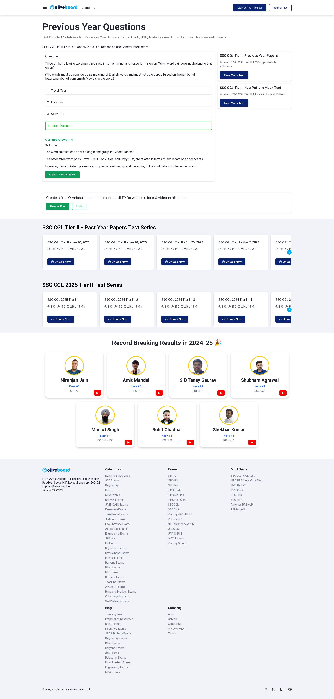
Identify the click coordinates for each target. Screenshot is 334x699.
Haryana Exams (114, 562)
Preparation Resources (119, 619)
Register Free (280, 7)
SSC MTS (236, 499)
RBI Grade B (175, 519)
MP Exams (111, 572)
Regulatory (111, 485)
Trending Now (113, 614)
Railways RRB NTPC (180, 514)
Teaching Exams (115, 581)
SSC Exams (112, 480)
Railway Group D (178, 543)
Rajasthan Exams (115, 548)
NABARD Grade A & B (181, 524)
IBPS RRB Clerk (177, 499)
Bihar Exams (112, 567)
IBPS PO (173, 480)
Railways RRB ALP (242, 504)
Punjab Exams (114, 557)
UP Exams (111, 543)
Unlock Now (63, 261)
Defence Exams (114, 577)
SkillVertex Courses (117, 601)
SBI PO (172, 475)
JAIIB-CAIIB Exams (116, 504)
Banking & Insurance (117, 475)
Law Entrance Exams (118, 524)
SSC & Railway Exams (118, 633)
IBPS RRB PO (176, 495)
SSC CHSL (174, 509)
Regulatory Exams (116, 638)
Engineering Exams (117, 533)
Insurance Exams (115, 628)
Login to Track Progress (249, 7)
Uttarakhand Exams (117, 552)
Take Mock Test (234, 75)
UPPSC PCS (175, 533)
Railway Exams (114, 499)
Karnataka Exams (116, 509)
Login (79, 206)
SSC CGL (173, 504)
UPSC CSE (174, 528)
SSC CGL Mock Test (243, 475)
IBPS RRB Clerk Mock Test (246, 480)
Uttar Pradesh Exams (118, 662)
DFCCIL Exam (176, 538)
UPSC (108, 490)
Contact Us (174, 623)
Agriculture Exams (116, 528)
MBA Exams (112, 495)
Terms (172, 633)
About (172, 614)
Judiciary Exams (115, 519)
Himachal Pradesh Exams (120, 591)
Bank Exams (112, 623)
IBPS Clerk (174, 490)
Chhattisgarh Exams (117, 596)
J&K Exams (112, 538)
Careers (173, 619)
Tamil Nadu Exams (116, 514)
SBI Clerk (173, 485)
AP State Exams (115, 586)
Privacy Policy (176, 628)
